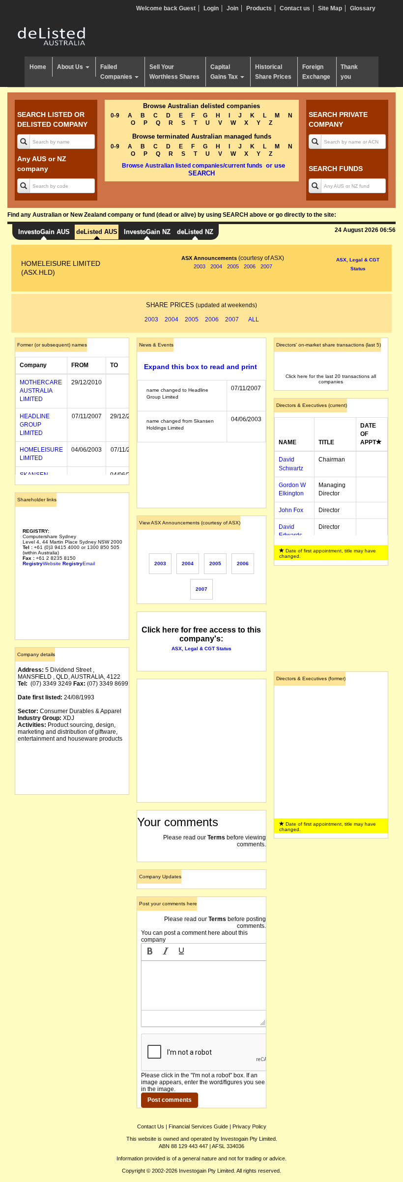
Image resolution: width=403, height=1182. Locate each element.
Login (211, 8)
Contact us (295, 8)
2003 (199, 266)
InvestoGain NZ (147, 231)
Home (37, 66)
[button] (150, 952)
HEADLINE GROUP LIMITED (35, 424)
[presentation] (150, 952)
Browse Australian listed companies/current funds (192, 165)
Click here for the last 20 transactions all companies (331, 379)
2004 (216, 266)
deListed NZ (195, 231)
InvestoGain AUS (44, 231)
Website (42, 563)
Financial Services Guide (198, 1126)
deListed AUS (96, 231)
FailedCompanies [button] (117, 71)
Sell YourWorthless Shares (174, 71)
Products (259, 8)
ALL (253, 319)
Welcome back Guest (166, 8)
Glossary (362, 8)
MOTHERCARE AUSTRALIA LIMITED (41, 391)
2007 (266, 266)
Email (78, 563)
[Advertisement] (72, 851)
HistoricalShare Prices (273, 71)
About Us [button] (71, 66)
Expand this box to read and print (200, 367)
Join (232, 8)
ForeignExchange (316, 71)
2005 (233, 266)
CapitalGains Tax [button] (224, 71)
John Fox (291, 510)
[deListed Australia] (51, 35)
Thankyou (349, 71)
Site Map (330, 8)
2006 (250, 266)
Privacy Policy (249, 1126)
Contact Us (150, 1126)
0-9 (115, 115)
